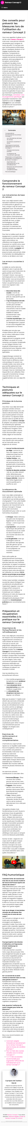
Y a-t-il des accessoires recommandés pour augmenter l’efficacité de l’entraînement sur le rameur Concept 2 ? (15, 1061)
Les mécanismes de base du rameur (14, 139)
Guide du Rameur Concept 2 (15, 1117)
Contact (19, 1118)
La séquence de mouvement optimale (13, 154)
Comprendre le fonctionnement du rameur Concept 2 (13, 135)
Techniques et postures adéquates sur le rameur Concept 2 (12, 147)
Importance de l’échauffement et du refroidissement (13, 163)
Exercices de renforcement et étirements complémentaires (14, 168)
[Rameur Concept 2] (2, 2)
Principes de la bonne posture (13, 150)
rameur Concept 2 (17, 39)
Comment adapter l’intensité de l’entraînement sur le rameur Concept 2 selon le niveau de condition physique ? (15, 1045)
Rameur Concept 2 (13, 2)
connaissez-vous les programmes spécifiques (13, 96)
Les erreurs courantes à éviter (13, 142)
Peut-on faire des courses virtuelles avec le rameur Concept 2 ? (15, 1053)
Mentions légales (14, 1116)
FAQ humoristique (10, 171)
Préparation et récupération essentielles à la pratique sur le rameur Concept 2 (13, 158)
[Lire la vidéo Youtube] (14, 862)
